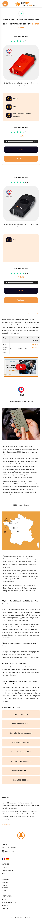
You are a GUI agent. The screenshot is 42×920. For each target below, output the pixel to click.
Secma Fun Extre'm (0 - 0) (21, 723)
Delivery (4, 899)
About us (5, 867)
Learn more (6, 824)
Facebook (5, 882)
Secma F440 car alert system (22, 654)
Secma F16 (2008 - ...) (21, 780)
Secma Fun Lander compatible (21, 733)
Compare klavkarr (7, 870)
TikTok (4, 890)
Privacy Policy (6, 908)
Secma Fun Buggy (21, 714)
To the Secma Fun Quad (21, 742)
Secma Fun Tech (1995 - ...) (21, 761)
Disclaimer (5, 905)
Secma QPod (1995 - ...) (21, 770)
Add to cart (21, 300)
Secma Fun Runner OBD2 (21, 752)
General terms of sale (9, 902)
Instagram (5, 887)
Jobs (3, 873)
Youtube (4, 885)
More (21, 291)
